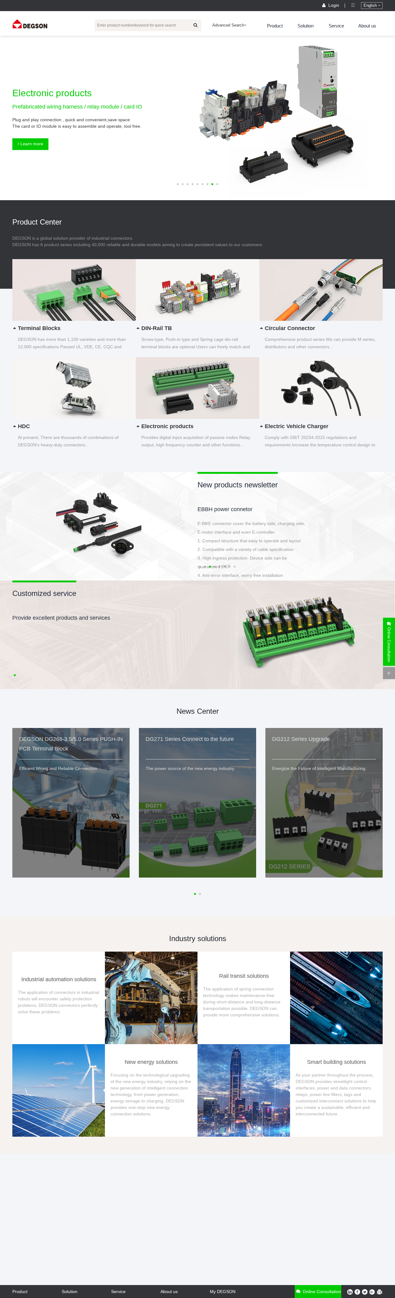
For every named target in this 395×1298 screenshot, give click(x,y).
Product (275, 25)
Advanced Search (228, 25)
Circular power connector (228, 509)
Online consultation (321, 1291)
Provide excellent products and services (61, 618)
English (371, 5)
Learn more (31, 143)
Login (333, 5)
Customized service (44, 593)
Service (336, 25)
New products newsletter (238, 485)
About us (367, 25)
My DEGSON (222, 1291)
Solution (305, 25)
